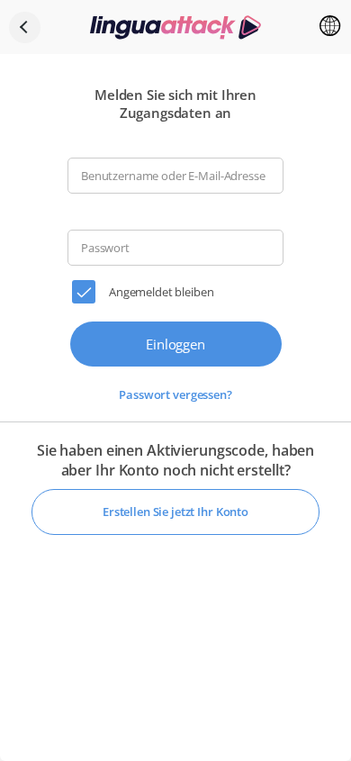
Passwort (105, 248)
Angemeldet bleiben (161, 292)
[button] (330, 27)
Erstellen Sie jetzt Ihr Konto (175, 511)
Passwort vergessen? (175, 394)
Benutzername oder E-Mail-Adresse (173, 176)
